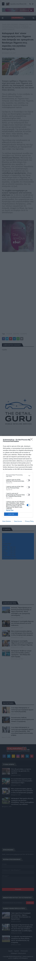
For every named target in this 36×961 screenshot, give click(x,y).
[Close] (32, 440)
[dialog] (18, 480)
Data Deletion (6, 521)
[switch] (28, 480)
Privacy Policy (29, 521)
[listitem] (18, 475)
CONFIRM (11, 514)
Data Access (18, 521)
